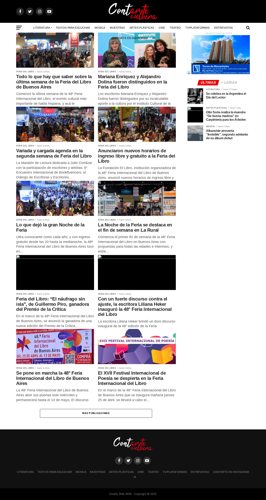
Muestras (117, 27)
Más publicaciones (96, 413)
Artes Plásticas (141, 27)
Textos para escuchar (73, 27)
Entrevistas (223, 27)
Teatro (175, 27)
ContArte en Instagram (130, 38)
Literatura (41, 27)
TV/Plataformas (197, 27)
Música (100, 27)
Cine (162, 27)
